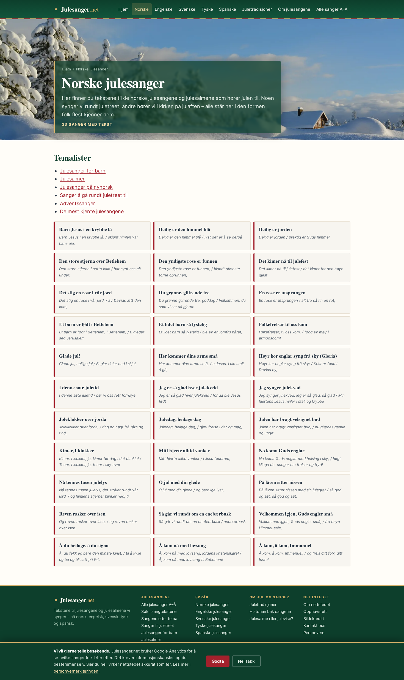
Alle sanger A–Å (331, 9)
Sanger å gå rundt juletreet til (94, 195)
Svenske (187, 9)
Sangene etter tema (159, 618)
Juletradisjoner (257, 9)
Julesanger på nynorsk (86, 187)
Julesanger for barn (83, 171)
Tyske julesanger (210, 625)
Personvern (313, 632)
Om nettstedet (316, 604)
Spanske (227, 9)
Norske (142, 9)
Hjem (123, 9)
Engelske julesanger (213, 611)
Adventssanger (77, 203)
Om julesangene (294, 9)
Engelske (164, 9)
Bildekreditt (313, 618)
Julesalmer (72, 179)
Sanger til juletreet (157, 625)
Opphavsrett (315, 611)
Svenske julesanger (213, 618)
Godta (218, 661)
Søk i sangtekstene (158, 611)
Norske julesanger (212, 604)
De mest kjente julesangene (92, 211)
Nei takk (246, 661)
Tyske (207, 9)
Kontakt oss (314, 625)
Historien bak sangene (270, 611)
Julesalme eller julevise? (271, 618)
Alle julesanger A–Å (158, 604)
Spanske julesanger (213, 632)
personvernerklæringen (76, 671)
